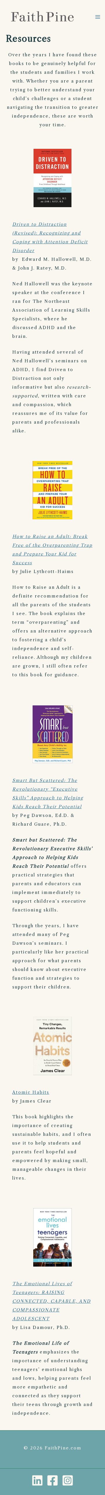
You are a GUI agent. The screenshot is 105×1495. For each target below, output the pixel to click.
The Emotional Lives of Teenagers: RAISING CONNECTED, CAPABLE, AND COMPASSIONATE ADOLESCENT (51, 1301)
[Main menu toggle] (98, 17)
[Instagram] (68, 1480)
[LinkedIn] (37, 1480)
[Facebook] (52, 1480)
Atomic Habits (30, 1092)
